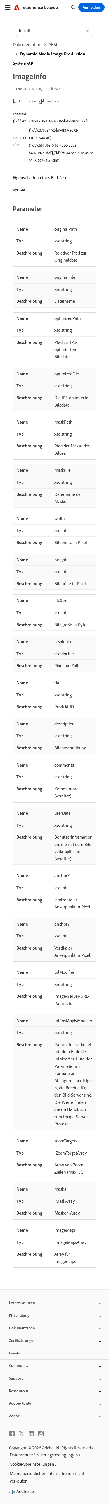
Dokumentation (27, 44)
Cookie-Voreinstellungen (32, 1464)
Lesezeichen (27, 101)
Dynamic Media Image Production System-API (49, 58)
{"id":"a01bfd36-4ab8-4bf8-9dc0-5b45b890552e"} (50, 121)
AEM (53, 44)
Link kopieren (55, 101)
